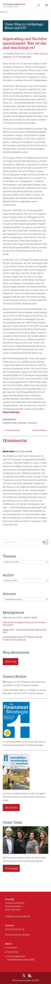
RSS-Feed (10, 661)
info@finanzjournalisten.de (17, 916)
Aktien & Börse (40, 53)
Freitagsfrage (24, 57)
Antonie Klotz (13, 53)
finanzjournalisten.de (14, 929)
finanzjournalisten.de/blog (17, 934)
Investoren (32, 422)
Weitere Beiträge (11, 412)
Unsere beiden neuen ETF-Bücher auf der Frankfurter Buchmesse (22, 638)
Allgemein (7, 57)
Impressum (12, 947)
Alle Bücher (11, 807)
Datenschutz (12, 952)
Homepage (11, 868)
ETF (15, 57)
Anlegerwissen (10, 422)
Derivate (22, 422)
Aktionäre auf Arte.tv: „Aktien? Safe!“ (20, 617)
